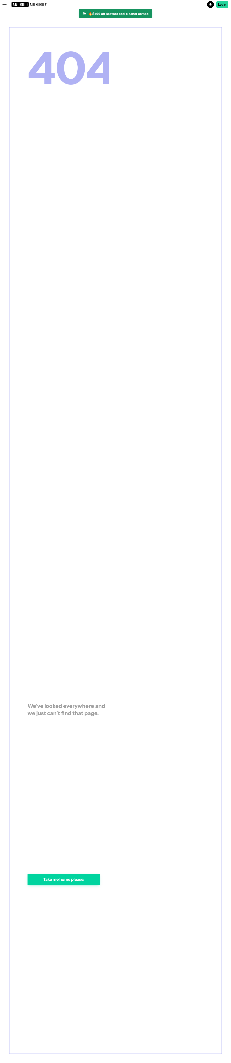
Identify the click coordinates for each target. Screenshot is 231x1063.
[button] (115, 4)
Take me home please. (63, 879)
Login (222, 4)
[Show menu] (4, 4)
